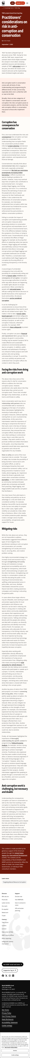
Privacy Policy (6, 1013)
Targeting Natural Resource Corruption (14, 882)
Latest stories (6, 903)
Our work (4, 906)
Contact (4, 929)
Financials (5, 900)
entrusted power (15, 289)
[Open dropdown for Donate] (23, 3)
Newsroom (5, 912)
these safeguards (15, 327)
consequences (6, 137)
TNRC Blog (17, 8)
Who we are (5, 896)
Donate (18, 3)
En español (5, 909)
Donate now (18, 896)
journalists (5, 480)
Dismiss (15, 1050)
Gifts (12, 3)
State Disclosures (7, 1019)
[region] (15, 1045)
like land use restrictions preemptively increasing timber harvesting (15, 172)
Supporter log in (8, 970)
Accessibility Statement (10, 1022)
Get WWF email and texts (11, 964)
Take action (5, 922)
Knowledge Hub (9, 8)
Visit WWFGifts (19, 900)
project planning (13, 146)
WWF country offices (8, 935)
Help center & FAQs (7, 932)
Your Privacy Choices (9, 1016)
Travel (3, 915)
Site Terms (5, 1010)
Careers (4, 925)
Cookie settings (7, 1025)
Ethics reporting (6, 938)
